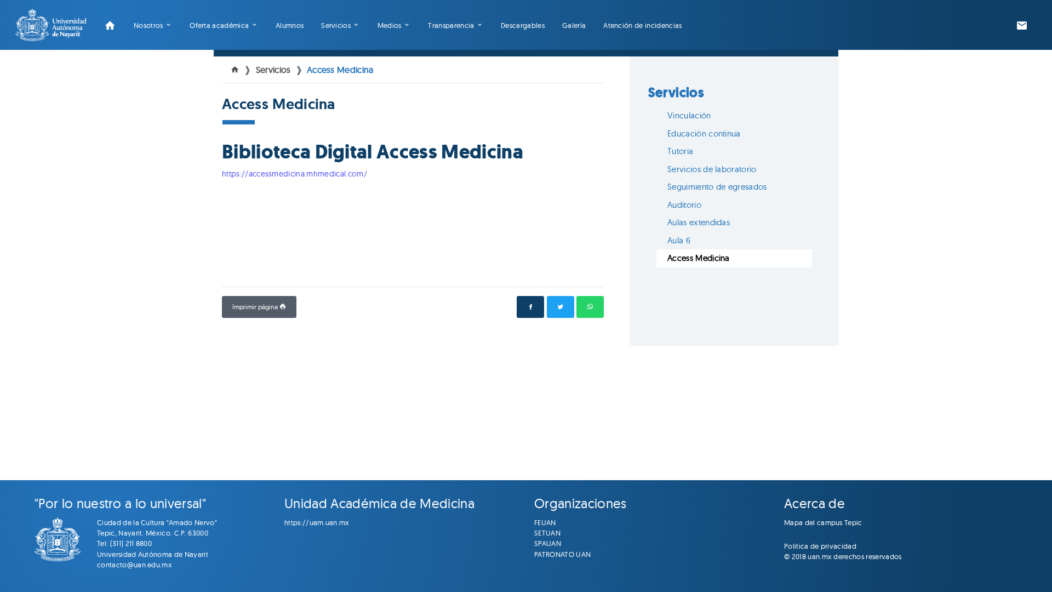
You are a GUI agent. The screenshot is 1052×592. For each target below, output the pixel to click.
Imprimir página (255, 307)
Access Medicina (340, 69)
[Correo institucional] (1022, 25)
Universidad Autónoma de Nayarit (152, 554)
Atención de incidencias (642, 25)
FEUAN (545, 522)
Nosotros (148, 25)
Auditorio (684, 205)
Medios (390, 25)
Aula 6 (678, 240)
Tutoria (680, 151)
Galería (574, 25)
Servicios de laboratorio (712, 169)
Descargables (523, 25)
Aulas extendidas (698, 222)
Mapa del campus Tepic (823, 522)
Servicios (336, 25)
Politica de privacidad (820, 546)
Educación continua (704, 133)
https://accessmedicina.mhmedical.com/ (294, 174)
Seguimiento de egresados (717, 186)
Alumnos (290, 25)
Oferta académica (219, 25)
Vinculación (689, 115)
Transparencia (451, 25)
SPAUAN (547, 543)
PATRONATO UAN (562, 554)
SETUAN (547, 532)
